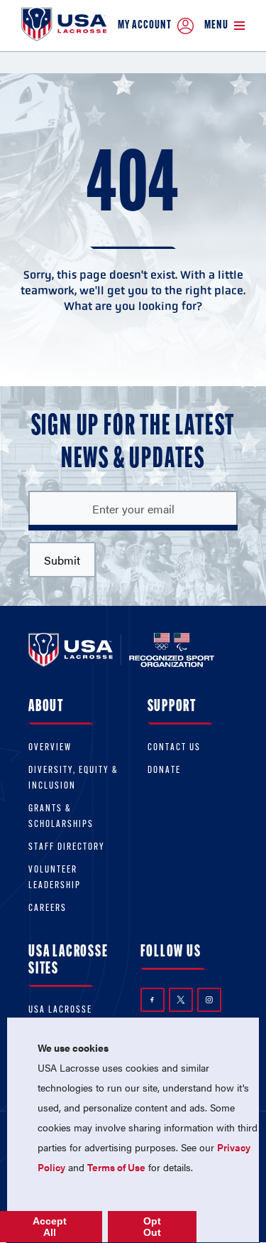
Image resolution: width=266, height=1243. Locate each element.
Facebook (152, 1000)
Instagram (209, 1000)
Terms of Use (116, 1167)
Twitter (181, 1000)
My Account (145, 25)
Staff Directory (66, 847)
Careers (47, 908)
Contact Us (174, 747)
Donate (164, 770)
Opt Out (152, 1226)
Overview (50, 747)
